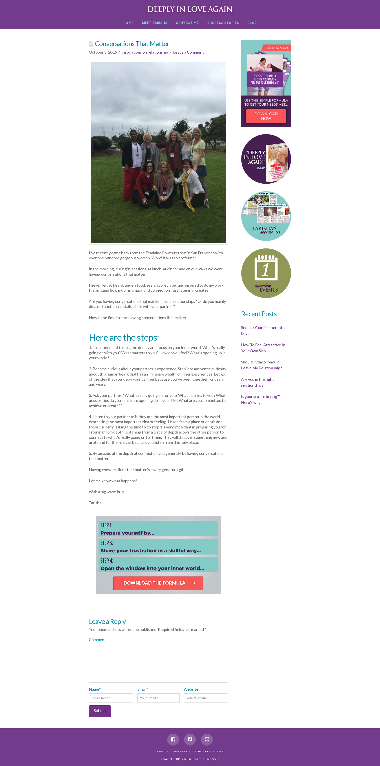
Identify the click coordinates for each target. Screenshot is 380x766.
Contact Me (214, 751)
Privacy (162, 751)
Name (95, 689)
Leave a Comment (188, 52)
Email (142, 689)
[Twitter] (190, 740)
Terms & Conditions (187, 751)
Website (191, 689)
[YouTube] (207, 740)
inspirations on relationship (145, 52)
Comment (97, 639)
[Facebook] (173, 740)
